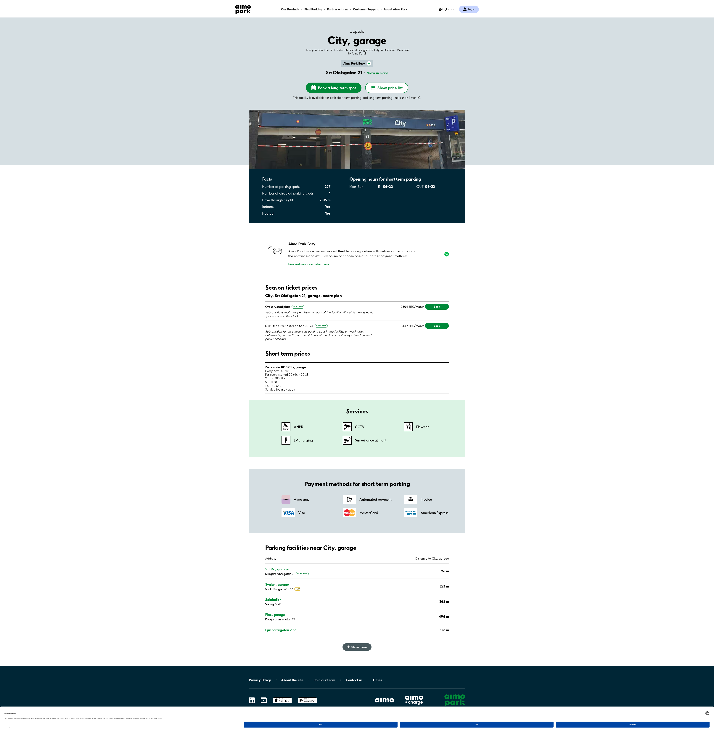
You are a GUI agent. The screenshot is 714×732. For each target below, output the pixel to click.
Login (471, 9)
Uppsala (357, 31)
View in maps (377, 73)
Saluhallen (273, 599)
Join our (324, 680)
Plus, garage (275, 614)
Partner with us (337, 9)
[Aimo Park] (243, 9)
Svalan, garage (277, 584)
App (282, 697)
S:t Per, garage (277, 569)
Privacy (260, 680)
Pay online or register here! (309, 264)
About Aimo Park (395, 9)
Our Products (290, 9)
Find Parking (313, 9)
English (446, 9)
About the (292, 680)
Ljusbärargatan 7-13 (280, 630)
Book (437, 306)
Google (307, 697)
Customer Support (366, 9)
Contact (354, 680)
